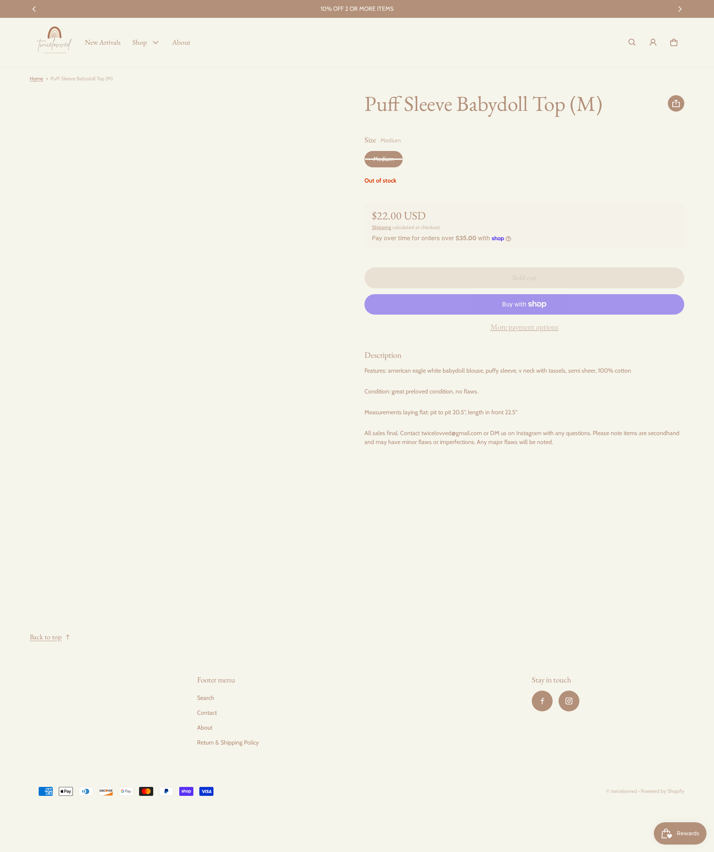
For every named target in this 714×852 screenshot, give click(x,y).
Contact (207, 712)
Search (205, 697)
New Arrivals (102, 42)
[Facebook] (542, 701)
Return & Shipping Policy (228, 742)
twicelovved (624, 791)
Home (36, 78)
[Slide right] (679, 8)
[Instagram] (569, 701)
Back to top (46, 637)
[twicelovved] (54, 42)
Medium (383, 159)
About (181, 42)
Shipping (381, 227)
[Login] (653, 42)
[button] (632, 42)
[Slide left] (34, 8)
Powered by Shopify (662, 791)
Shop (139, 42)
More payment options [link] (525, 326)
